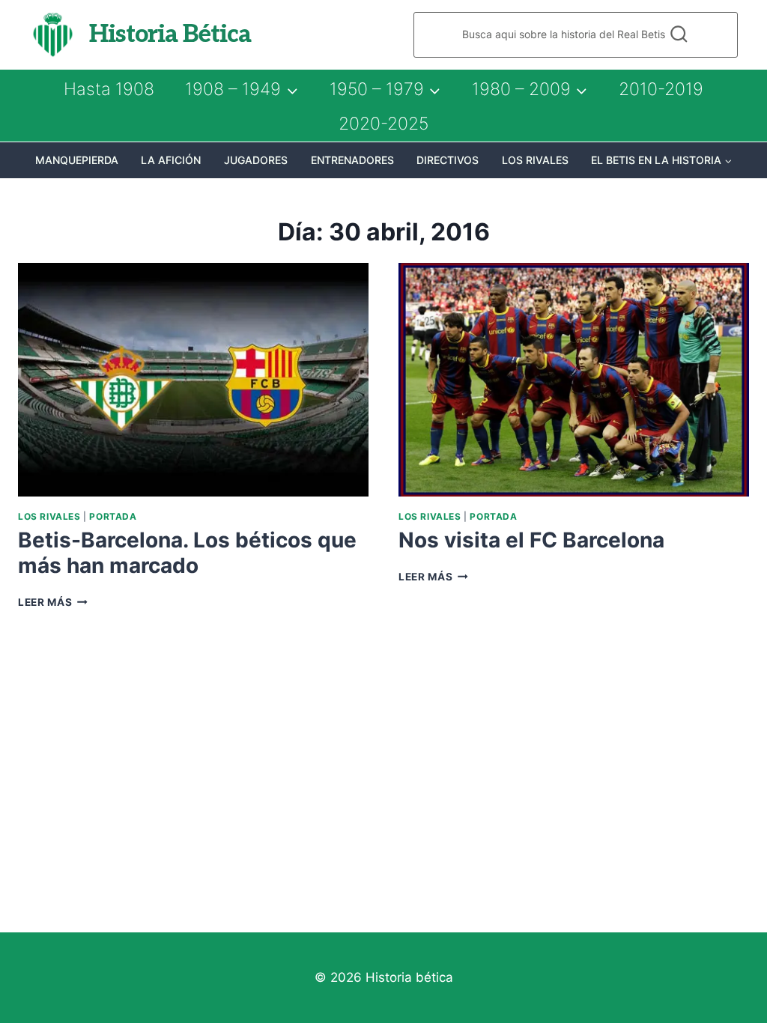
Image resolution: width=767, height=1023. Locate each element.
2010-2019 (661, 89)
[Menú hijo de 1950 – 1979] (385, 89)
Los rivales (535, 160)
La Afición (171, 160)
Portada (112, 516)
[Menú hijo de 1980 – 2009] (529, 89)
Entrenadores (352, 160)
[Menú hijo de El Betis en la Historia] (662, 160)
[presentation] (193, 380)
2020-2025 (383, 123)
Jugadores (256, 160)
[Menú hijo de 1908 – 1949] (241, 89)
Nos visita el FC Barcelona (531, 540)
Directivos (447, 160)
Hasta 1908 (109, 89)
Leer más (53, 602)
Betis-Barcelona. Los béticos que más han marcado (187, 552)
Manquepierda (76, 160)
